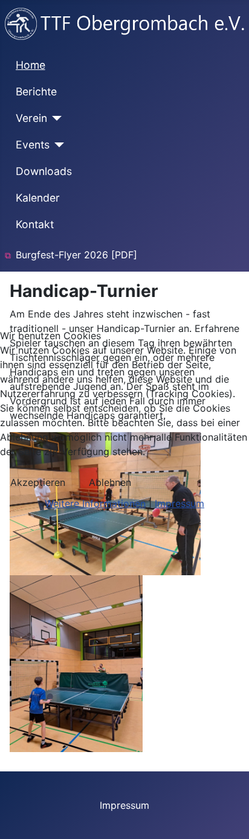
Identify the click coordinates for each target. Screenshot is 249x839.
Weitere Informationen (95, 503)
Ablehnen (110, 482)
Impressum (179, 503)
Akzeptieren (37, 482)
